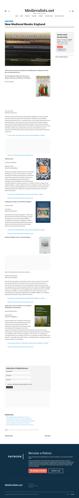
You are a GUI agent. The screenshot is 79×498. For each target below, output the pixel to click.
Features (34, 16)
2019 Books (11, 429)
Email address (9, 371)
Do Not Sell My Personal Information (33, 486)
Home (16, 16)
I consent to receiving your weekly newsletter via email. (19, 384)
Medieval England (33, 429)
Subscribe (9, 387)
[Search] (9, 11)
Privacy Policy (31, 484)
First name (8, 375)
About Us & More (59, 16)
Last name (8, 379)
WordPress (25, 494)
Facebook (70, 11)
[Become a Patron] (38, 472)
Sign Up (60, 47)
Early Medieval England (21, 429)
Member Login (61, 49)
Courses (41, 16)
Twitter (72, 11)
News (21, 16)
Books (6, 21)
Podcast (27, 16)
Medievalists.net (39, 10)
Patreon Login (49, 16)
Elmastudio (36, 494)
